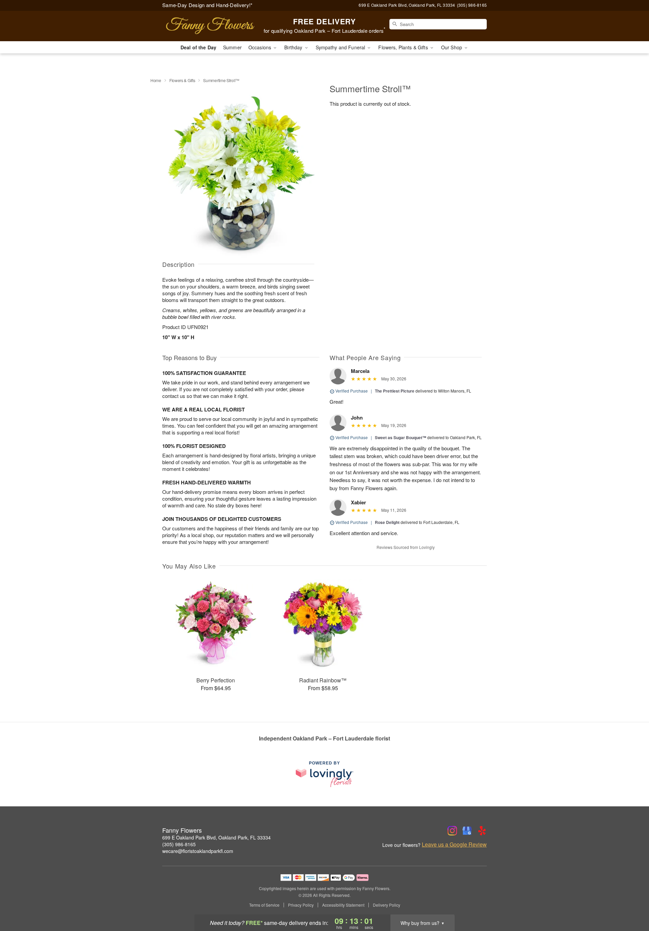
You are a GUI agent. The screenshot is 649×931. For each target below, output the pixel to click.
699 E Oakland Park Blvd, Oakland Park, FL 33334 (216, 837)
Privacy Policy (301, 905)
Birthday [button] (294, 47)
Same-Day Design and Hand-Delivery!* (207, 4)
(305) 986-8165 (179, 844)
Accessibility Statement (343, 905)
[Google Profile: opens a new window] (467, 830)
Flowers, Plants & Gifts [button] (403, 47)
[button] (631, 902)
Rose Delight (387, 522)
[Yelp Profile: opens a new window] (482, 830)
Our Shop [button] (452, 47)
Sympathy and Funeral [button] (341, 47)
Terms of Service (264, 905)
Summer (232, 47)
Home (155, 80)
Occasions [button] (260, 47)
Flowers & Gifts (182, 80)
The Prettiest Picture (394, 391)
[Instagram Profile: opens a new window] (452, 830)
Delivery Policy (386, 905)
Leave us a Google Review (454, 844)
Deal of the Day (198, 47)
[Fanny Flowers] (211, 26)
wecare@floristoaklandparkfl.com (197, 851)
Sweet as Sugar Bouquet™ (400, 437)
